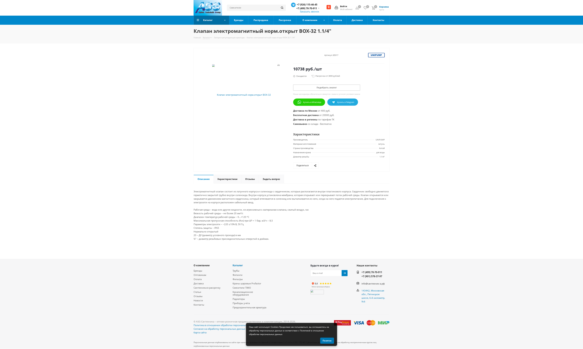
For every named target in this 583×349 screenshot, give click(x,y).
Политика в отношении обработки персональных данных (226, 325)
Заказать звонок (309, 11)
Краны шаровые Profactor (247, 283)
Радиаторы (239, 298)
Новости (198, 300)
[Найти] (282, 8)
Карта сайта (200, 332)
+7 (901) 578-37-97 (371, 276)
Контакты (199, 304)
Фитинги (237, 274)
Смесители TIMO (242, 287)
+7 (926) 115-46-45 (307, 4)
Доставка (199, 283)
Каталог (238, 265)
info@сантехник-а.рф (373, 283)
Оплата (198, 279)
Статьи (197, 291)
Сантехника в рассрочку (207, 287)
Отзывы (198, 296)
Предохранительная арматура (249, 307)
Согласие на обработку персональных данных (219, 328)
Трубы (236, 270)
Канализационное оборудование (243, 293)
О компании (202, 265)
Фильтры (238, 279)
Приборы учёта (241, 303)
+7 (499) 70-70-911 (306, 8)
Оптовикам (200, 274)
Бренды (198, 270)
